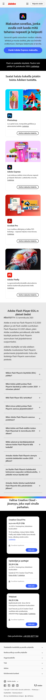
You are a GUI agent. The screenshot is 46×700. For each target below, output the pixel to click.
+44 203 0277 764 (30, 636)
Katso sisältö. (23, 614)
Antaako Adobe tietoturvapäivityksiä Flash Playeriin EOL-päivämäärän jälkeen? (20, 485)
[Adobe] (12, 3)
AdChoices (30, 696)
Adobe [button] (6, 668)
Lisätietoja (35, 66)
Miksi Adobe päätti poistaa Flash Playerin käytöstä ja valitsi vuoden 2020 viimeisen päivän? (22, 386)
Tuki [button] (5, 663)
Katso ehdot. (13, 575)
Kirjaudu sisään (37, 4)
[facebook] (5, 685)
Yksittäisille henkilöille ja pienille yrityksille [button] (19, 647)
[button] (27, 4)
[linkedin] (17, 685)
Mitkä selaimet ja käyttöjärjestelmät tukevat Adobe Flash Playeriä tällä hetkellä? (20, 444)
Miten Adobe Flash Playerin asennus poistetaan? (20, 418)
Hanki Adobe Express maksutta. (23, 50)
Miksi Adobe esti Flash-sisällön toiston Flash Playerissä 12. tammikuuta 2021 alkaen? (21, 431)
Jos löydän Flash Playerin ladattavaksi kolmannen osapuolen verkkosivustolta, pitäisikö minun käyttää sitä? (22, 472)
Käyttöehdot (7, 693)
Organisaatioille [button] (9, 658)
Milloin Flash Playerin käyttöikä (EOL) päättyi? (21, 374)
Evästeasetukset (17, 693)
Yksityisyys (35, 689)
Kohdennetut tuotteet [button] (11, 673)
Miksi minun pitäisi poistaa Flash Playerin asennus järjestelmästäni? (19, 407)
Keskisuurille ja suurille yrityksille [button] (15, 653)
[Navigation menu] (3, 3)
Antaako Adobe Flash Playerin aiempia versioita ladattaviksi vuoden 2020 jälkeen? (21, 458)
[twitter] (13, 685)
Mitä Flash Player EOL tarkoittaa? (19, 398)
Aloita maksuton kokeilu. (28, 187)
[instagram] (9, 685)
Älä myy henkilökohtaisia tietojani (14, 696)
